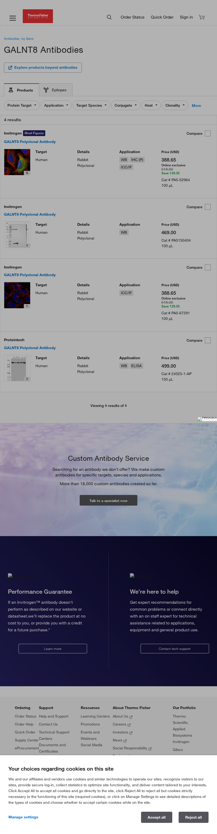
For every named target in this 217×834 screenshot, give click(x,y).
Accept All (157, 817)
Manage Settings (23, 817)
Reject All (193, 817)
